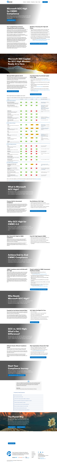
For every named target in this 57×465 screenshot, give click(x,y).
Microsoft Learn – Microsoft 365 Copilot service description (17, 180)
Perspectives (33, 454)
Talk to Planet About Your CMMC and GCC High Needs (38, 43)
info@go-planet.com (34, 97)
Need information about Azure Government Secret (38, 357)
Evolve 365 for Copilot (39, 86)
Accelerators (33, 453)
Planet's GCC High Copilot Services (13, 91)
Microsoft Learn (41, 97)
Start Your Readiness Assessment (36, 94)
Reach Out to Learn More (34, 322)
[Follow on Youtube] (41, 452)
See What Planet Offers (11, 20)
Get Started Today (11, 443)
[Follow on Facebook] (38, 452)
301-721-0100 (42, 457)
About (32, 457)
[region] (28, 137)
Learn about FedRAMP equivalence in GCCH (39, 350)
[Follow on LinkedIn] (43, 452)
